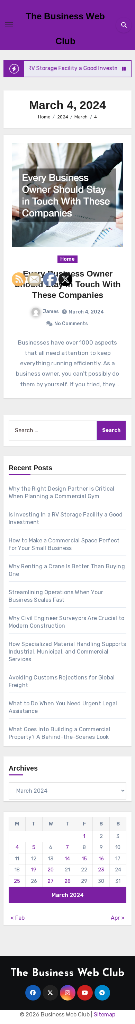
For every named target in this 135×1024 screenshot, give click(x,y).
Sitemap (104, 1014)
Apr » (118, 918)
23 (101, 870)
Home (67, 259)
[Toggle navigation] (9, 25)
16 (101, 859)
